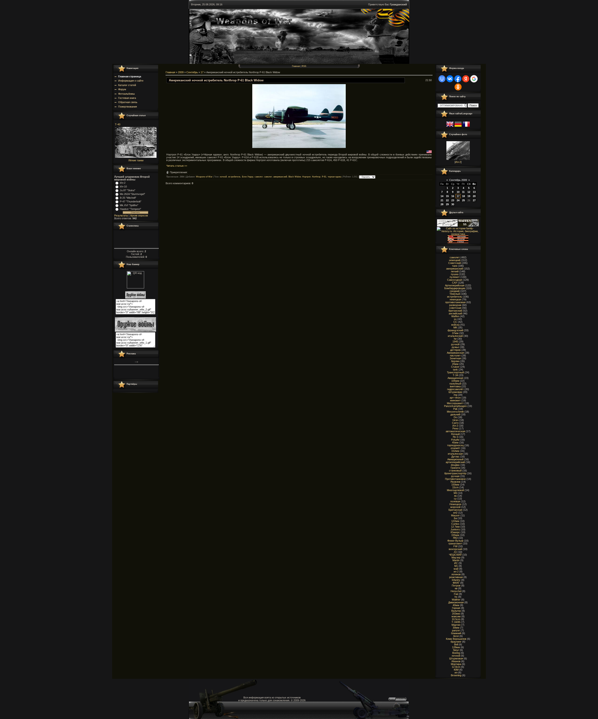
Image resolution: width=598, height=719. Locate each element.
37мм (455, 333)
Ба (455, 518)
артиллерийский (455, 462)
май (456, 568)
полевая (455, 501)
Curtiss (455, 523)
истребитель (234, 177)
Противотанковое (455, 479)
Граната (455, 467)
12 (468, 192)
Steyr (456, 650)
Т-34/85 (456, 622)
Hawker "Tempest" (130, 209)
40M (456, 669)
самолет (259, 177)
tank (455, 369)
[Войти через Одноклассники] (458, 86)
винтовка (455, 386)
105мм (455, 380)
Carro (455, 422)
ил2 (455, 512)
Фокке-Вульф (455, 540)
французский (455, 330)
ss (455, 319)
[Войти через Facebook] (457, 78)
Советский (454, 263)
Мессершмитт (455, 403)
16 (452, 196)
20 (474, 196)
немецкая (455, 299)
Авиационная (455, 378)
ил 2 (456, 571)
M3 (455, 493)
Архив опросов (139, 215)
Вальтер (456, 610)
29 (447, 204)
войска (455, 324)
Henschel (456, 591)
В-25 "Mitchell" (128, 197)
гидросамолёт (455, 389)
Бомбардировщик (454, 288)
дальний (455, 414)
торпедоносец (455, 445)
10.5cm (456, 619)
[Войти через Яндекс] (465, 78)
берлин (455, 361)
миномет (455, 400)
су (455, 498)
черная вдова (334, 177)
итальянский (455, 335)
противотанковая (455, 302)
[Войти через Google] (474, 79)
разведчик (455, 305)
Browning (456, 675)
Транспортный (455, 372)
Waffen (455, 316)
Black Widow (294, 177)
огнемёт (455, 448)
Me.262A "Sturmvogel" (132, 194)
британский (455, 310)
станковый (455, 470)
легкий (455, 271)
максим (456, 616)
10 (458, 192)
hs (456, 596)
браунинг (456, 641)
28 (442, 204)
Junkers (455, 529)
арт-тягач (455, 397)
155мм (455, 535)
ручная (455, 476)
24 (458, 200)
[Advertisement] (251, 198)
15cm (455, 487)
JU (455, 551)
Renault (455, 434)
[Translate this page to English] (450, 127)
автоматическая (455, 431)
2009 (181, 72)
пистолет (455, 355)
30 (452, 204)
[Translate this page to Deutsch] (458, 127)
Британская (455, 509)
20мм (455, 364)
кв (456, 588)
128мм (456, 647)
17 (202, 72)
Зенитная (455, 358)
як (455, 495)
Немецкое (455, 504)
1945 (455, 341)
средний (454, 291)
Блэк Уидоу (247, 177)
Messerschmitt (455, 411)
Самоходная (454, 279)
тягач (455, 420)
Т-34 (455, 375)
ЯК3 (455, 537)
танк (454, 265)
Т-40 (117, 124)
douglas (455, 465)
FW (455, 546)
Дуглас (455, 456)
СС (455, 321)
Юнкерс (455, 532)
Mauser (455, 515)
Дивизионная (456, 602)
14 (442, 196)
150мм (455, 484)
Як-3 (455, 436)
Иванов (456, 661)
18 (463, 196)
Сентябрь (192, 72)
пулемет (455, 277)
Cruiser (455, 366)
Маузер (456, 557)
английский (455, 313)
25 (463, 200)
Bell (456, 644)
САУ (454, 282)
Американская (455, 352)
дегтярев (455, 350)
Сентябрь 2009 (458, 180)
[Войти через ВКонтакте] (449, 78)
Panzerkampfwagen (455, 406)
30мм (456, 627)
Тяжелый (454, 293)
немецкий (454, 260)
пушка (454, 274)
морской (455, 507)
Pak (455, 408)
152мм (455, 450)
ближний (456, 633)
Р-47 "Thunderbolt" (130, 201)
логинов (456, 574)
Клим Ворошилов (456, 638)
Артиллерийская (454, 285)
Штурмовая (456, 658)
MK (455, 327)
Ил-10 (123, 186)
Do (455, 417)
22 (447, 200)
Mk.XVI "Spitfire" (129, 205)
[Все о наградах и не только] (458, 242)
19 (468, 196)
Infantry (456, 580)
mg (455, 394)
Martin (455, 560)
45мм (455, 442)
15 (447, 196)
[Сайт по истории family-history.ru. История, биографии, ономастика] (458, 234)
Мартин (456, 624)
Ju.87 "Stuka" (127, 190)
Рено (455, 428)
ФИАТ (456, 582)
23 (452, 200)
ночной (223, 177)
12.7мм (455, 526)
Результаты (121, 215)
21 (442, 200)
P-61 (324, 177)
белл (456, 636)
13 (474, 192)
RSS (304, 66)
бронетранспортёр (455, 473)
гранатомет (455, 543)
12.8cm (456, 666)
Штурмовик (455, 392)
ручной (455, 344)
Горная (456, 608)
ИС (456, 563)
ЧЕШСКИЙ (455, 554)
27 (474, 200)
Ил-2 (122, 182)
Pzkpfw (455, 439)
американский (280, 177)
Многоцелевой (455, 490)
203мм (456, 613)
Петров (456, 585)
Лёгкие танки (135, 160)
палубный (455, 383)
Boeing (456, 652)
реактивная (456, 577)
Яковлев (455, 481)
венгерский (455, 549)
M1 (456, 565)
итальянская (455, 453)
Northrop (316, 177)
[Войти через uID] (441, 78)
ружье (455, 347)
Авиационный (455, 459)
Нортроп (306, 177)
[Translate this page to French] (466, 127)
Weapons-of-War (204, 177)
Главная (296, 66)
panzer (456, 630)
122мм (455, 521)
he (455, 338)
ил (456, 672)
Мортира (456, 664)
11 (463, 192)
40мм (456, 605)
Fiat (456, 594)
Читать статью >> (176, 165)
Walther (456, 599)
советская (455, 307)
